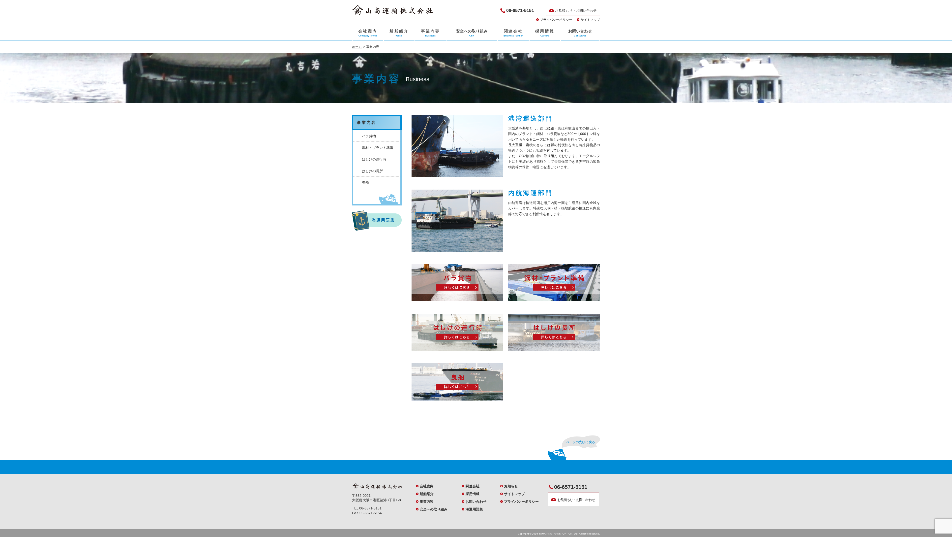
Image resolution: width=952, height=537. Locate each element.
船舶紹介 (427, 494)
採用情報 (472, 494)
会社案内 (427, 486)
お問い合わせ (476, 501)
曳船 (365, 183)
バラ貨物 (369, 136)
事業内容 (427, 501)
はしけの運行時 (374, 159)
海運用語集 (474, 509)
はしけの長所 (372, 171)
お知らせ (511, 486)
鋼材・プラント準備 (377, 148)
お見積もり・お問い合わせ (576, 10)
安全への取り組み (433, 509)
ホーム (357, 47)
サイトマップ (590, 20)
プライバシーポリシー (556, 20)
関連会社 (472, 486)
